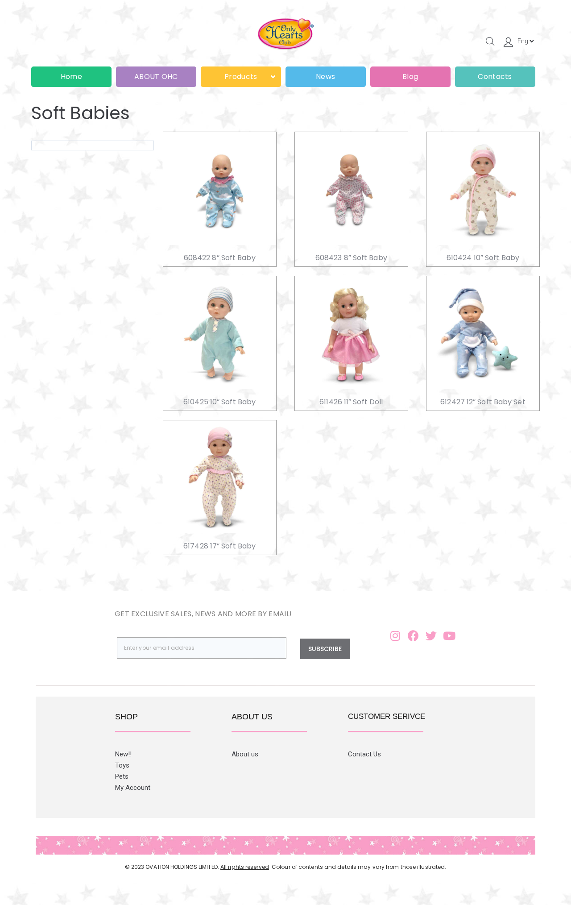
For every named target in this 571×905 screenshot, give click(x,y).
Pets (121, 776)
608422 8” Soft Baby (220, 258)
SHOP (126, 716)
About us (245, 754)
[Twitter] (431, 635)
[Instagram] (395, 635)
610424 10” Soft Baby (483, 258)
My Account (132, 788)
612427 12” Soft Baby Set (482, 402)
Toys (122, 765)
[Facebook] (413, 635)
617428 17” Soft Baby (219, 546)
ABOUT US (252, 716)
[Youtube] (449, 635)
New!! (123, 754)
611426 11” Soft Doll (351, 402)
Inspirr (306, 874)
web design (272, 874)
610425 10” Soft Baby (219, 402)
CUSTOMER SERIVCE (386, 716)
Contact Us (364, 754)
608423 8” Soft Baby (351, 258)
